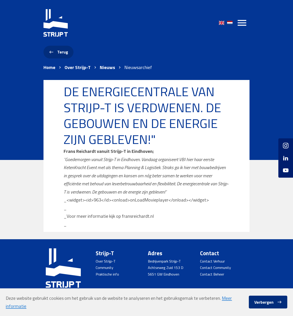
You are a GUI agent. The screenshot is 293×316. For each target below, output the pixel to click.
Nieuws (107, 67)
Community (104, 267)
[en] (221, 23)
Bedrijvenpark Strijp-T (164, 261)
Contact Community (215, 267)
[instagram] (285, 147)
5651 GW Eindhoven (163, 274)
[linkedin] (285, 158)
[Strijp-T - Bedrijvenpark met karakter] (55, 23)
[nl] (230, 23)
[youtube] (285, 168)
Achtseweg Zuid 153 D (165, 267)
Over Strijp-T (78, 67)
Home (49, 67)
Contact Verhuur (212, 261)
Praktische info (107, 274)
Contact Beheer (212, 274)
